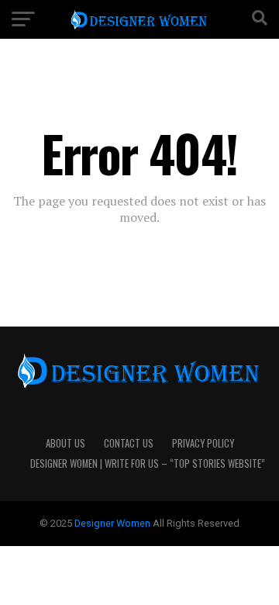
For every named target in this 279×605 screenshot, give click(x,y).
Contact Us (128, 443)
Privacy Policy (203, 443)
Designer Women (113, 523)
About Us (65, 443)
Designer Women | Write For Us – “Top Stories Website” (147, 463)
